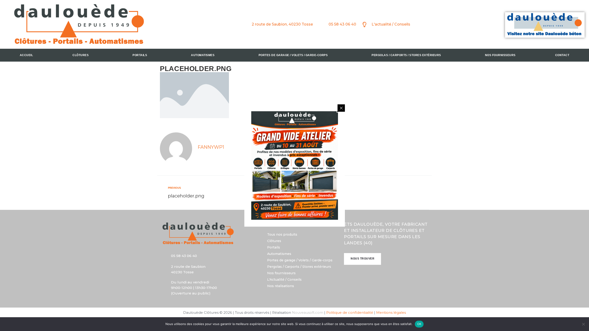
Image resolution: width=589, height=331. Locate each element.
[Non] (583, 324)
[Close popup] (341, 108)
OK (419, 324)
